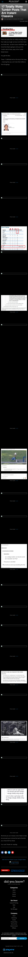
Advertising (14, 918)
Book (14, 905)
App (14, 907)
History (14, 896)
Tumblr (16, 97)
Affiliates (14, 928)
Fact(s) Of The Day (14, 903)
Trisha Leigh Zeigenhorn (8, 19)
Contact (14, 920)
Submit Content (14, 926)
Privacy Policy (14, 922)
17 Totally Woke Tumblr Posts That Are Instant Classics (15, 33)
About (14, 915)
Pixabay (26, 21)
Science (14, 894)
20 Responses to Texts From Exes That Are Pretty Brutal (18, 871)
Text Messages (14, 909)
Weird (14, 890)
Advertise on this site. (8, 952)
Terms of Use (14, 924)
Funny (14, 892)
